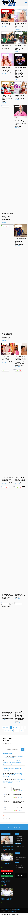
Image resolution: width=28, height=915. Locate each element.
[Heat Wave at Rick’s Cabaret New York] (7, 21)
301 (14, 810)
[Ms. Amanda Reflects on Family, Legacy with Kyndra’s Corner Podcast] (20, 21)
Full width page (19, 867)
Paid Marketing (19, 840)
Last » (22, 730)
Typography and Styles (21, 869)
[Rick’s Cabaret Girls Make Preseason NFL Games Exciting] (7, 43)
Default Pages (19, 865)
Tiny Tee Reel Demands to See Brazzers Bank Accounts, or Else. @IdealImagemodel (14, 781)
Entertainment (19, 838)
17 (4, 55)
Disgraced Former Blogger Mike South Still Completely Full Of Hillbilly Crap (12, 768)
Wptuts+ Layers (19, 850)
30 (12, 730)
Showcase (7, 909)
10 (17, 33)
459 (14, 797)
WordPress (17, 909)
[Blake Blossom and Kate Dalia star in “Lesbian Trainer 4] (20, 93)
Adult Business (4, 845)
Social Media (19, 836)
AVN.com (18, 859)
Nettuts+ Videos (19, 848)
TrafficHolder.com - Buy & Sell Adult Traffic (9, 914)
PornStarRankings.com (21, 857)
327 (14, 803)
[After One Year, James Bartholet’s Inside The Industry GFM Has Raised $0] (20, 43)
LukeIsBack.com (19, 855)
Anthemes (13, 911)
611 (14, 790)
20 (8, 730)
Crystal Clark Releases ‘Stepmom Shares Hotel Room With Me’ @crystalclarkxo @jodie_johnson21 (13, 762)
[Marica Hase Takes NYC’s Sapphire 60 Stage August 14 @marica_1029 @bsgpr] (7, 354)
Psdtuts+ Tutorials (20, 846)
